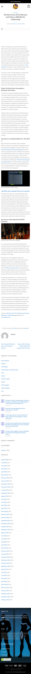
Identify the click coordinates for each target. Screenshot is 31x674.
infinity (15, 636)
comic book (9, 633)
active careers (12, 268)
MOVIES (3, 652)
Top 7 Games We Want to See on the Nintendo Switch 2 (8, 346)
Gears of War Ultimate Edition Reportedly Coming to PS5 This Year (23, 346)
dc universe (25, 633)
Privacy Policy (20, 668)
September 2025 (5, 493)
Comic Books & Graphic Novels (9, 369)
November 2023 (5, 560)
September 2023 (5, 566)
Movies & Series (5, 379)
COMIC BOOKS (5, 649)
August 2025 (4, 496)
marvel (3, 638)
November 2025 (5, 487)
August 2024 (4, 532)
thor (13, 638)
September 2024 (5, 529)
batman (3, 633)
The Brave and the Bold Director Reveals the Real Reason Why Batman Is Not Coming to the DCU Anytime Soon (17, 424)
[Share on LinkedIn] (22, 322)
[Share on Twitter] (14, 322)
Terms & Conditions (15, 669)
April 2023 (4, 581)
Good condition (8, 636)
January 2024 (5, 554)
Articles (15, 12)
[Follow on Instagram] (5, 623)
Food (2, 372)
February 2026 (5, 478)
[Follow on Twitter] (8, 623)
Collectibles (4, 366)
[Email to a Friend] (17, 322)
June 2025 (4, 502)
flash (3, 636)
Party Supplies (5, 385)
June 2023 (4, 575)
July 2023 (4, 572)
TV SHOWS (4, 655)
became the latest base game (12, 149)
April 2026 (4, 471)
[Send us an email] (11, 623)
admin (23, 23)
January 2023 (5, 590)
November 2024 (5, 523)
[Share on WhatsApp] (8, 322)
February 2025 (5, 514)
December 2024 (5, 520)
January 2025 (5, 517)
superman (8, 638)
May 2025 (4, 505)
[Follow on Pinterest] (14, 623)
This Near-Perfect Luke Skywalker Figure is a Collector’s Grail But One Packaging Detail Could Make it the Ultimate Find (17, 402)
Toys (2, 391)
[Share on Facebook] (11, 322)
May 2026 (4, 468)
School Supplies (5, 388)
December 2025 (5, 484)
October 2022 (5, 599)
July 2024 (4, 535)
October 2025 (5, 490)
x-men (20, 638)
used (17, 638)
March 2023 (4, 584)
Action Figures (5, 360)
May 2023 (4, 578)
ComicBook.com (5, 317)
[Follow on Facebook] (2, 623)
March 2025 (4, 511)
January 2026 (5, 481)
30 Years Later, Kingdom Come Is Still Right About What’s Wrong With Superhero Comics (17, 432)
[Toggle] (29, 370)
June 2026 (4, 465)
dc (20, 633)
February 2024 (5, 551)
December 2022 (5, 593)
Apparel (3, 363)
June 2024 (4, 538)
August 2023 (4, 569)
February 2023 (5, 587)
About (8, 668)
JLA (24, 636)
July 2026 (4, 462)
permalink (26, 328)
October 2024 (5, 526)
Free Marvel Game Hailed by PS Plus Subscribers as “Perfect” (15, 409)
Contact (13, 668)
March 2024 (4, 548)
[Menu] (2, 6)
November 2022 (5, 596)
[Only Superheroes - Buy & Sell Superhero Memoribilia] (15, 6)
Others (3, 382)
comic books (16, 633)
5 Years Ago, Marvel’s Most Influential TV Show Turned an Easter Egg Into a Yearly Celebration (16, 416)
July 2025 (4, 499)
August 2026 (4, 459)
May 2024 (4, 542)
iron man (20, 636)
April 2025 (4, 508)
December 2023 (5, 557)
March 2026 (4, 475)
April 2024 (4, 545)
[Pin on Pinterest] (20, 322)
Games (3, 376)
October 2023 (5, 563)
